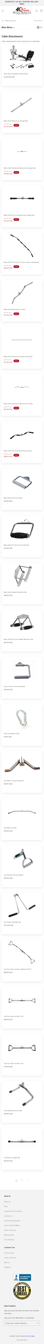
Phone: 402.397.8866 (11, 1225)
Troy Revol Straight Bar (12, 1158)
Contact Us (8, 1216)
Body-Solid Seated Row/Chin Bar (15, 592)
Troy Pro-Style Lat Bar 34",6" (14, 1016)
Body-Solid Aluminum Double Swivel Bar (18, 356)
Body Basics (24, 1340)
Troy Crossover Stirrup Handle (14, 686)
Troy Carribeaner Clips (12, 733)
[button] (2, 11)
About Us (7, 1202)
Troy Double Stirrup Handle (13, 875)
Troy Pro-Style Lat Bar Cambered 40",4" (18, 969)
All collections (9, 1240)
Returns (7, 1262)
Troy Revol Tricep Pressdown (14, 781)
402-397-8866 (29, 1336)
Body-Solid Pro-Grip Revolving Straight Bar (19, 215)
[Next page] (27, 1180)
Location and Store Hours (13, 1211)
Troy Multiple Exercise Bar (13, 1111)
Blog (5, 1206)
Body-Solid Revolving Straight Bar (16, 121)
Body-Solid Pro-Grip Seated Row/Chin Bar (18, 639)
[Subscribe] (37, 1323)
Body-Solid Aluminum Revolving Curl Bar (18, 404)
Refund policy (9, 1235)
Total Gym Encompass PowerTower (16, 74)
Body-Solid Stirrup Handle (13, 498)
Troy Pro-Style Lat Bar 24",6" (14, 1063)
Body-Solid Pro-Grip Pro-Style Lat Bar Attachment (21, 262)
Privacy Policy (9, 1253)
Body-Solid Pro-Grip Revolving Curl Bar (18, 451)
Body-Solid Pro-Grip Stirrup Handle (16, 545)
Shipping (7, 1267)
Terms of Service (10, 1230)
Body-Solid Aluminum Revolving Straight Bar (20, 168)
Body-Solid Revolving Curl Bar (14, 309)
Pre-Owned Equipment (12, 1221)
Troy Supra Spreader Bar (12, 922)
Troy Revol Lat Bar (10, 828)
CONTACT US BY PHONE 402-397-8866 (22, 3)
